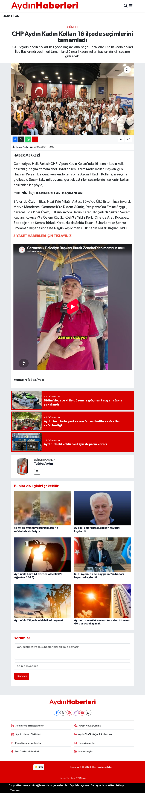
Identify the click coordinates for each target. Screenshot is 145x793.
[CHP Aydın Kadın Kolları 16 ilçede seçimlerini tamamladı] (72, 99)
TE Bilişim (81, 778)
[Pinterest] (69, 713)
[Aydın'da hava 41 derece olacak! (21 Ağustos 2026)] (42, 554)
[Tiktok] (88, 713)
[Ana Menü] (130, 5)
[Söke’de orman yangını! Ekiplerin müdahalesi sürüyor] (42, 508)
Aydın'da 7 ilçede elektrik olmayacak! (39, 620)
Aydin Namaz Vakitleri (28, 734)
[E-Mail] (37, 472)
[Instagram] (76, 713)
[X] (63, 713)
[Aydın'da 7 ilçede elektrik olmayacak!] (42, 600)
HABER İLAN (11, 16)
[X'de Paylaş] (21, 139)
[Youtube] (82, 713)
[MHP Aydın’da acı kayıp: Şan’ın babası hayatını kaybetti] (102, 554)
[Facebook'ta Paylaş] (15, 139)
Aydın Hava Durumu (90, 725)
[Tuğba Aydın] (22, 466)
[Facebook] (57, 713)
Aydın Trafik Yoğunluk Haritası (95, 734)
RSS (40, 767)
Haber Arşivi (85, 751)
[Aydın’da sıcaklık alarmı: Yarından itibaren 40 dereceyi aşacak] (102, 600)
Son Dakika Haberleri (27, 751)
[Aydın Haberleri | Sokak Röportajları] (44, 6)
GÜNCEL (72, 27)
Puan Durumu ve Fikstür (28, 743)
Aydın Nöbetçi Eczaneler (30, 725)
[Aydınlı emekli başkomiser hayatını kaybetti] (102, 508)
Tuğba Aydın (22, 147)
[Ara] (125, 5)
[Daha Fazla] (35, 139)
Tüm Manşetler (86, 743)
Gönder (22, 676)
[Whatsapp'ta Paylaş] (28, 139)
